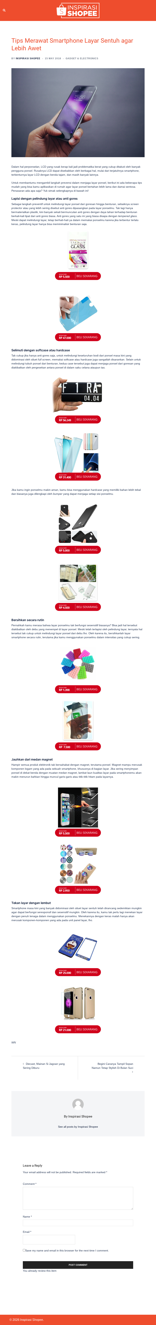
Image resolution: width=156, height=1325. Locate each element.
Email (27, 1231)
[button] (4, 10)
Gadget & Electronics (82, 58)
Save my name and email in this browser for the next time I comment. (67, 1250)
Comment (29, 1183)
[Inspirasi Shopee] (78, 10)
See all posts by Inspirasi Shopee (78, 1126)
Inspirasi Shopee (28, 58)
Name (27, 1216)
